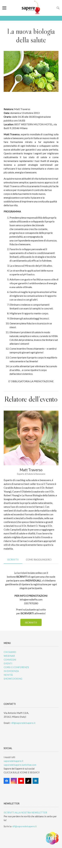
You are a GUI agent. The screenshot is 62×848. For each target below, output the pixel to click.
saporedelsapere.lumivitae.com (20, 764)
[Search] (58, 8)
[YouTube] (21, 781)
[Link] (31, 8)
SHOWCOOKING (13, 678)
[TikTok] (28, 781)
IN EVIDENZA (11, 671)
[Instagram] (14, 781)
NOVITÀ (8, 674)
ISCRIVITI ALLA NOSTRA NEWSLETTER (25, 812)
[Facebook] (7, 781)
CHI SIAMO (10, 652)
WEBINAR (9, 655)
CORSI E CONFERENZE (16, 667)
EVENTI (8, 663)
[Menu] (4, 8)
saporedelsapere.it (13, 761)
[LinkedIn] (36, 781)
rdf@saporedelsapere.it (22, 722)
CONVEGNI (10, 659)
